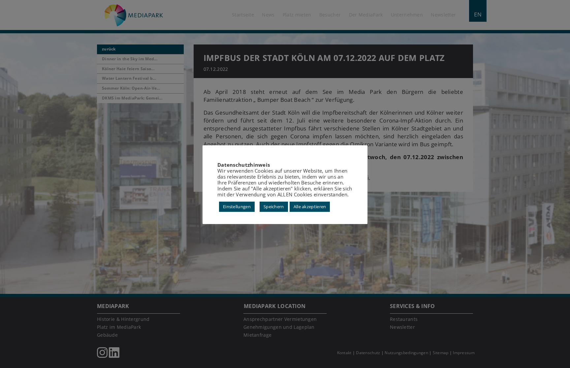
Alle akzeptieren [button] (310, 207)
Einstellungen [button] (237, 207)
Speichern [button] (274, 207)
